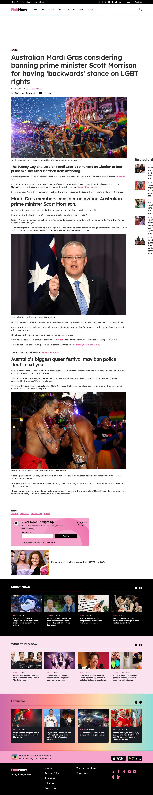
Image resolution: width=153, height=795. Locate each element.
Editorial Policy (52, 773)
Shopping (71, 9)
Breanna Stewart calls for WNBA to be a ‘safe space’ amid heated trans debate (126, 620)
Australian (120, 176)
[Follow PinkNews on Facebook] (118, 772)
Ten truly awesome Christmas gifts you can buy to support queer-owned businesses (125, 677)
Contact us (50, 778)
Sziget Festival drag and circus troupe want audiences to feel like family (26, 735)
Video (81, 9)
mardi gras (24, 513)
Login (129, 2)
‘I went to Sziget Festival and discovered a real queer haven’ (92, 734)
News (43, 9)
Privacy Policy (50, 542)
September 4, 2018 (50, 352)
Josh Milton (36, 89)
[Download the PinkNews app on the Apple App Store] (118, 758)
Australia (14, 513)
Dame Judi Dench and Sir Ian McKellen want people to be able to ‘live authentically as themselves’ (59, 621)
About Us (14, 2)
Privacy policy (83, 773)
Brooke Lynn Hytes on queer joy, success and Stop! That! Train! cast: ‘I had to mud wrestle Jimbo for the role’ (126, 736)
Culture (51, 9)
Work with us (39, 2)
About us (49, 768)
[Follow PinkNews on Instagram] (134, 772)
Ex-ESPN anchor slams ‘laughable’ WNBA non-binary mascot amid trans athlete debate (25, 621)
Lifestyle (61, 9)
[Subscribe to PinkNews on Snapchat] (113, 777)
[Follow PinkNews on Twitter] (113, 772)
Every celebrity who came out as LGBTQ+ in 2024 (78, 562)
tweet (60, 340)
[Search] (140, 9)
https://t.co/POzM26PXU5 (88, 344)
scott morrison (36, 513)
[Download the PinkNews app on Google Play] (135, 758)
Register (138, 2)
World (14, 50)
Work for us (50, 788)
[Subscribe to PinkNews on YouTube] (129, 772)
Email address (29, 532)
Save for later (31, 93)
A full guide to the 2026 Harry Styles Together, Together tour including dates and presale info (93, 677)
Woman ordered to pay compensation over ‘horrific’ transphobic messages (91, 620)
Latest (35, 9)
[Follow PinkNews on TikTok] (124, 772)
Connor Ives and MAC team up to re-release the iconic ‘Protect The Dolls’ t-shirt (26, 677)
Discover (90, 9)
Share (17, 93)
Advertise (26, 2)
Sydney (47, 513)
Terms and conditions (86, 768)
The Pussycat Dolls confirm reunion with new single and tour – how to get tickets (58, 677)
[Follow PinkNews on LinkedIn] (120, 2)
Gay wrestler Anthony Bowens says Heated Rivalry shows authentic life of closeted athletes (59, 736)
